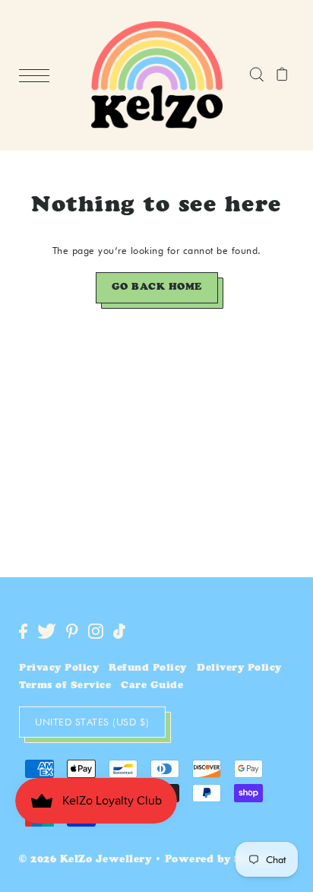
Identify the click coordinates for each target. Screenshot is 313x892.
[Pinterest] (72, 631)
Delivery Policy (239, 669)
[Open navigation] (38, 76)
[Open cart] (282, 75)
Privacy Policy (59, 669)
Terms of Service (65, 686)
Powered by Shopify (221, 860)
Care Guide (152, 686)
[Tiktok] (119, 631)
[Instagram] (95, 631)
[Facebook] (23, 631)
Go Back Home (157, 288)
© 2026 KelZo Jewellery (85, 860)
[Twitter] (46, 631)
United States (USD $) (92, 722)
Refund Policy (148, 669)
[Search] (256, 75)
